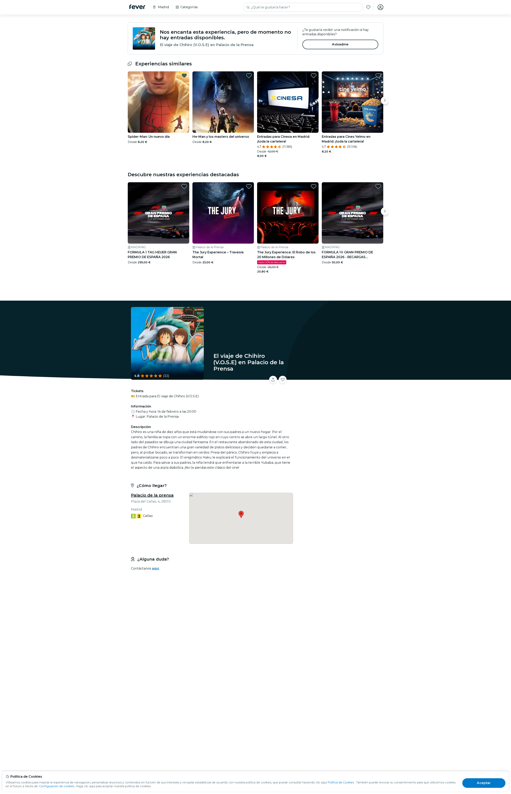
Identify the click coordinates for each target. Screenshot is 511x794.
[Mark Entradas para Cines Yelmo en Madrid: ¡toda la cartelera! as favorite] (378, 75)
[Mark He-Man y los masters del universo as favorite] (249, 75)
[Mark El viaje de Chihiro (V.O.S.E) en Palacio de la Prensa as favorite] (283, 380)
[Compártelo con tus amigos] (273, 380)
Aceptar (484, 783)
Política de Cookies (341, 782)
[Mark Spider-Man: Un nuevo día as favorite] (184, 75)
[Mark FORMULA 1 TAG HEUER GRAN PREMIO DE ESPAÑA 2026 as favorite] (184, 186)
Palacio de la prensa (152, 495)
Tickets (339, 377)
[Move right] (385, 100)
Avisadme (340, 44)
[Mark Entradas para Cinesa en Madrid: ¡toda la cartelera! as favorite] (313, 75)
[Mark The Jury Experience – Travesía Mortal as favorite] (249, 186)
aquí (155, 568)
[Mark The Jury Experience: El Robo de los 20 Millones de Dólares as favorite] (313, 186)
